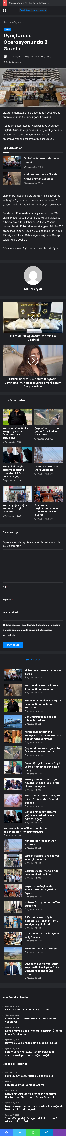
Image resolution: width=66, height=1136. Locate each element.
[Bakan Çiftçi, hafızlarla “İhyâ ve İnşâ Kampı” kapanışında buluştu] (13, 767)
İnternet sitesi (10, 612)
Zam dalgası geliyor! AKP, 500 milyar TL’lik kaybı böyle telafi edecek (43, 799)
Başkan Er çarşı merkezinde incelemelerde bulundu (41, 872)
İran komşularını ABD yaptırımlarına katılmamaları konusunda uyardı (26, 829)
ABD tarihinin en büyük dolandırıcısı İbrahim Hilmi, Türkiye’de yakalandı (41, 921)
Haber (21, 22)
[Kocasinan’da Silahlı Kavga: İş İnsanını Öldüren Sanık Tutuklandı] (17, 417)
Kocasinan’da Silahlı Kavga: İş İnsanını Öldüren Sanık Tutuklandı (15, 433)
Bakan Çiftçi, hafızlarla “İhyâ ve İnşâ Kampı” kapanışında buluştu (42, 766)
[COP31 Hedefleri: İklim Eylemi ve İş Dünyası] (13, 938)
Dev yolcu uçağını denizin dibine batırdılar (40, 718)
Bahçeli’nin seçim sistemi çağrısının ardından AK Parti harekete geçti (14, 471)
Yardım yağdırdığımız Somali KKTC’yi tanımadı (16, 508)
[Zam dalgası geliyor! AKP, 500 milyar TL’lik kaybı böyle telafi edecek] (13, 800)
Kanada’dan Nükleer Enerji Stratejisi (47, 468)
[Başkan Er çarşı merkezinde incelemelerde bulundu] (13, 875)
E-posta (8, 599)
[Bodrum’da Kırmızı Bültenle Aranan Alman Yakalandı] (12, 178)
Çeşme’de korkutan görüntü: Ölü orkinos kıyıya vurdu (47, 431)
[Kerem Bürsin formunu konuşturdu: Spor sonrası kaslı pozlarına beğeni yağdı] (13, 736)
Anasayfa (11, 22)
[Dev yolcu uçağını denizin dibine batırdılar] (13, 721)
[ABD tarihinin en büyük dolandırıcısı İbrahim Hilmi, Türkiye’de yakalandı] (13, 922)
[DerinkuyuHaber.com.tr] (33, 10)
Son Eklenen (33, 659)
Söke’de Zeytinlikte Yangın (41, 948)
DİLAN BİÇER (14, 56)
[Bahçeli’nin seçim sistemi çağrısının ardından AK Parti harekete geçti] (17, 455)
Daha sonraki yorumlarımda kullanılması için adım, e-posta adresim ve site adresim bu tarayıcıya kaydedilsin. (32, 630)
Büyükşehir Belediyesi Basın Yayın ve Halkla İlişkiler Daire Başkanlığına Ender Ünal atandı (42, 969)
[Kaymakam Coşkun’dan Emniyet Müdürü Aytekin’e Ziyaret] (48, 494)
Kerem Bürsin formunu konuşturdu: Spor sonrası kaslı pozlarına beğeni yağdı (43, 735)
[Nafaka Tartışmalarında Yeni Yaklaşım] (13, 907)
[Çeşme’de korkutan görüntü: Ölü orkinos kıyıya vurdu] (48, 417)
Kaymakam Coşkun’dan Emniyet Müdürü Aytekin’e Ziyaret (47, 510)
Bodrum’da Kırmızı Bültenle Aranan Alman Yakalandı (41, 687)
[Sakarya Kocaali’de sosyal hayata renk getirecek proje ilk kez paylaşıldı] (13, 784)
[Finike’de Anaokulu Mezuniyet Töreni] (12, 162)
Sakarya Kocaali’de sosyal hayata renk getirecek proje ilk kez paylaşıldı (42, 783)
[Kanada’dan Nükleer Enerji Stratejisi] (48, 455)
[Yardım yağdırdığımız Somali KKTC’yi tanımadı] (17, 494)
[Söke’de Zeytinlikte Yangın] (13, 953)
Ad (5, 586)
